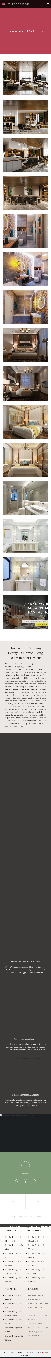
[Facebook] (25, 1181)
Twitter (38, 1217)
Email (20, 1217)
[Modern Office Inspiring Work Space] (25, 1133)
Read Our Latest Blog (38, 1303)
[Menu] (47, 4)
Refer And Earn (35, 1307)
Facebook (29, 1217)
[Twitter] (17, 1181)
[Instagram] (33, 1181)
